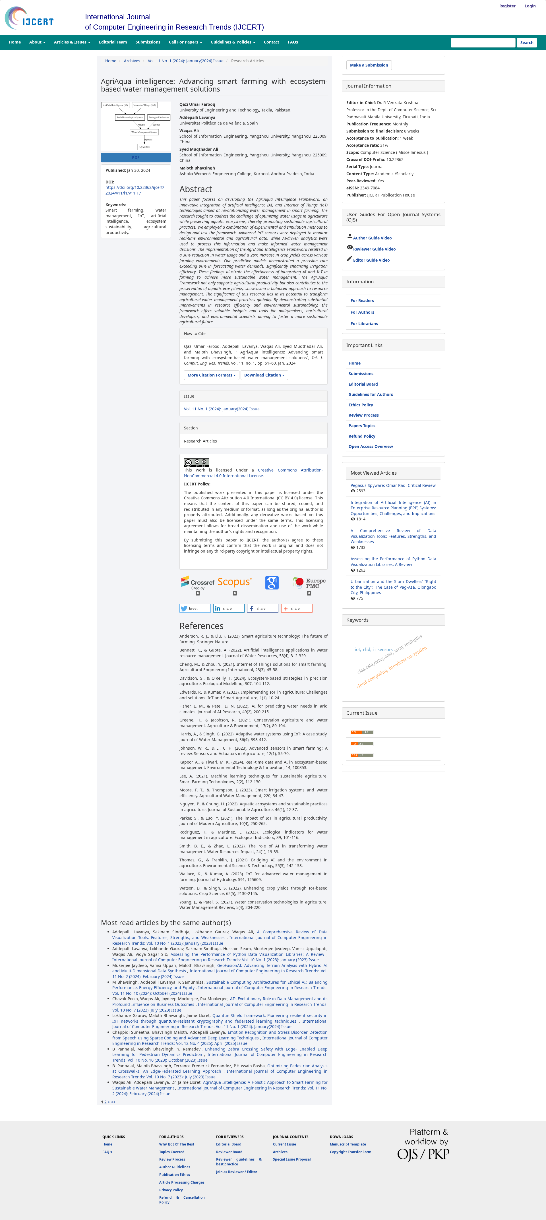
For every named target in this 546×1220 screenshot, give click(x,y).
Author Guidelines (174, 1167)
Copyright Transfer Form (350, 1151)
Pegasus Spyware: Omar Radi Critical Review (393, 485)
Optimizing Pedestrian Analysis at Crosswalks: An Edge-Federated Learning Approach (220, 1068)
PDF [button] (136, 157)
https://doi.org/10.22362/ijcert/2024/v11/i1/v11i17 (135, 190)
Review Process (364, 415)
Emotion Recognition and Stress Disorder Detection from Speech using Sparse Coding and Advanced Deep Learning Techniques (220, 1035)
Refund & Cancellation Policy (182, 1200)
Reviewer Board (229, 1151)
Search (526, 42)
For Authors (362, 312)
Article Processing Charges (181, 1182)
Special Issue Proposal (292, 1159)
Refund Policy (362, 436)
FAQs (293, 42)
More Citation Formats (210, 375)
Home (15, 42)
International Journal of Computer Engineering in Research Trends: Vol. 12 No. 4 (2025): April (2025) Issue (220, 1040)
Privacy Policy (171, 1190)
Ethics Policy (361, 405)
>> (113, 1102)
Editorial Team (113, 42)
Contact (271, 42)
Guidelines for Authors (371, 394)
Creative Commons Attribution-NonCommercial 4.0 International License (253, 472)
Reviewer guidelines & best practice (239, 1162)
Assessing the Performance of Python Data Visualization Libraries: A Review (248, 954)
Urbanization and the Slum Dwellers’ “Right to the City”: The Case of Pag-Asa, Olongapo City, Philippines (393, 587)
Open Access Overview (371, 446)
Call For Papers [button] (184, 42)
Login (530, 6)
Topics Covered (172, 1151)
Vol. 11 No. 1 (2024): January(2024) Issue (186, 60)
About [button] (36, 42)
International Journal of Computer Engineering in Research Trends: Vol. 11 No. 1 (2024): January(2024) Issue (220, 1023)
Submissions (148, 42)
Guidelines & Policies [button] (232, 42)
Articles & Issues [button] (71, 42)
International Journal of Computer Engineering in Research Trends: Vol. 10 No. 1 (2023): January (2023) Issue (220, 940)
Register (507, 6)
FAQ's (107, 1151)
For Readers (362, 300)
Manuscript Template (348, 1144)
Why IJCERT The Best (176, 1144)
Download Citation (263, 375)
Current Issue (284, 1144)
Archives (132, 60)
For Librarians (364, 323)
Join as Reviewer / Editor (236, 1171)
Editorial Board (363, 384)
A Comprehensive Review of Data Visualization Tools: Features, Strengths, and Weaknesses (220, 934)
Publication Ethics (174, 1174)
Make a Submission (369, 65)
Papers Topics (362, 425)
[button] (195, 608)
